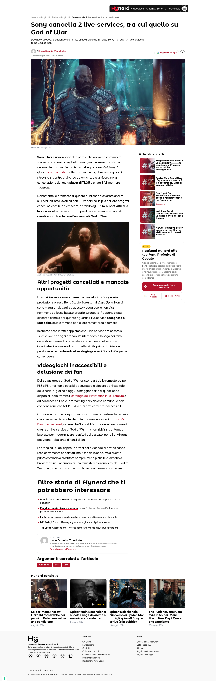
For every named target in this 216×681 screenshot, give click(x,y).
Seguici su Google (145, 655)
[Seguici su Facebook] (30, 656)
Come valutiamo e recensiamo (96, 655)
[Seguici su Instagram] (46, 656)
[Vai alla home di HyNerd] (120, 8)
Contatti (86, 648)
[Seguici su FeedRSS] (70, 656)
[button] (83, 247)
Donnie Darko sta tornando (55, 499)
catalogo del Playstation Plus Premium (97, 396)
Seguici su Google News (148, 651)
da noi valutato (56, 172)
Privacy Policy (33, 670)
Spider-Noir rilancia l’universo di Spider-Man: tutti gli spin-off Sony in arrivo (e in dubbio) (127, 617)
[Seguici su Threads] (38, 656)
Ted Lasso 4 (46, 527)
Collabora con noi (90, 651)
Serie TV (161, 8)
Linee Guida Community (147, 642)
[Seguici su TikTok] (54, 656)
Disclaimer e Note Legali (93, 661)
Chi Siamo (86, 642)
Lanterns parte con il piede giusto (59, 517)
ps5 (57, 565)
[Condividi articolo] (182, 52)
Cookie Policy (47, 670)
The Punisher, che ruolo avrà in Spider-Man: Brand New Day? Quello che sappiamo (165, 617)
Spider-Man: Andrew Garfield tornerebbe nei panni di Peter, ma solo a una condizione (48, 617)
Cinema (150, 8)
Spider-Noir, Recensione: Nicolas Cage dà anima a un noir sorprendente (88, 615)
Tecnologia (174, 8)
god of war (44, 565)
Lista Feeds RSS (144, 645)
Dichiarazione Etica (91, 658)
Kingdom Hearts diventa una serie (59, 508)
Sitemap (140, 648)
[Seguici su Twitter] (62, 656)
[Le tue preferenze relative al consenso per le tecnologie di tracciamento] (4, 678)
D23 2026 (45, 522)
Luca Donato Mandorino (52, 51)
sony (66, 565)
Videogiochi (137, 8)
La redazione (88, 645)
